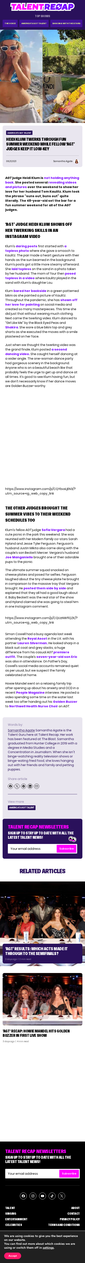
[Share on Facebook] (10, 786)
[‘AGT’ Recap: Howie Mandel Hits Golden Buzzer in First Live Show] (42, 999)
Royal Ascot (37, 638)
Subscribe (66, 848)
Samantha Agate (21, 730)
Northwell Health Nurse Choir (33, 706)
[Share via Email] (36, 786)
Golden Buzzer (65, 701)
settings (48, 1248)
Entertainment (16, 1219)
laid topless (21, 269)
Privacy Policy (70, 1219)
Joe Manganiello (19, 557)
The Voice (10, 23)
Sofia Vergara (53, 530)
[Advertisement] (42, 1090)
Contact (73, 1213)
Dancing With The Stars (66, 23)
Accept (12, 1256)
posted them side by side (45, 588)
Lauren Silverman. (32, 643)
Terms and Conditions (64, 1225)
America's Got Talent (34, 23)
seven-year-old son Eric (56, 657)
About (75, 1208)
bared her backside (30, 291)
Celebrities (13, 1225)
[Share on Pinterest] (23, 786)
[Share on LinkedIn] (30, 786)
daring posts (26, 246)
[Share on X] (17, 786)
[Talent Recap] (42, 7)
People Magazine (30, 692)
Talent (10, 1208)
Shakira (11, 327)
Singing (10, 1213)
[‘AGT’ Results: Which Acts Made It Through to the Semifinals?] (42, 923)
